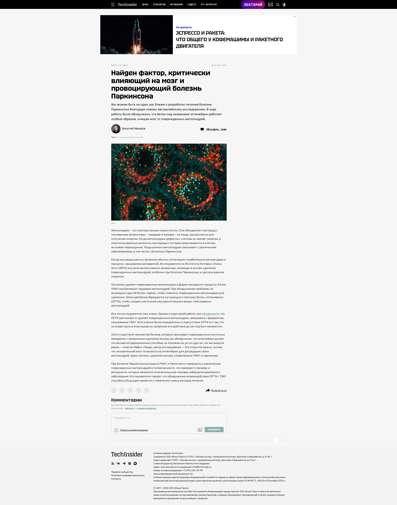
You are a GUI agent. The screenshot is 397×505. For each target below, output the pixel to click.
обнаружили (210, 314)
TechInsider (127, 4)
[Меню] (113, 4)
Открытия (139, 137)
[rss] (112, 463)
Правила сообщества (122, 472)
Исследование (122, 137)
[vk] (118, 463)
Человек (123, 65)
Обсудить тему (216, 129)
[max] (135, 463)
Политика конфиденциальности (127, 475)
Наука (114, 65)
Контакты (116, 479)
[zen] (129, 463)
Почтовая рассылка (270, 4)
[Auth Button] (284, 4)
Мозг (132, 137)
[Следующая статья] (198, 440)
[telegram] (124, 463)
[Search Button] (277, 4)
